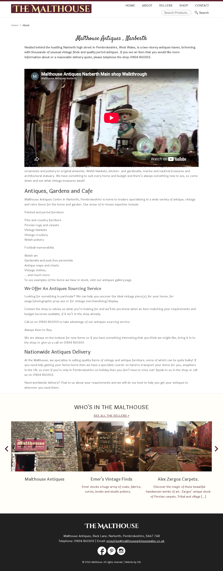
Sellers (165, 5)
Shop (183, 5)
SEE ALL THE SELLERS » (111, 415)
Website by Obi (133, 562)
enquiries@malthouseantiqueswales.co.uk (135, 541)
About (147, 5)
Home (130, 5)
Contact (202, 5)
